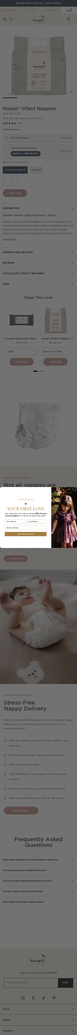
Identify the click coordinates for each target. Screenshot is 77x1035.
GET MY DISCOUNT (25, 534)
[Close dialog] (74, 489)
